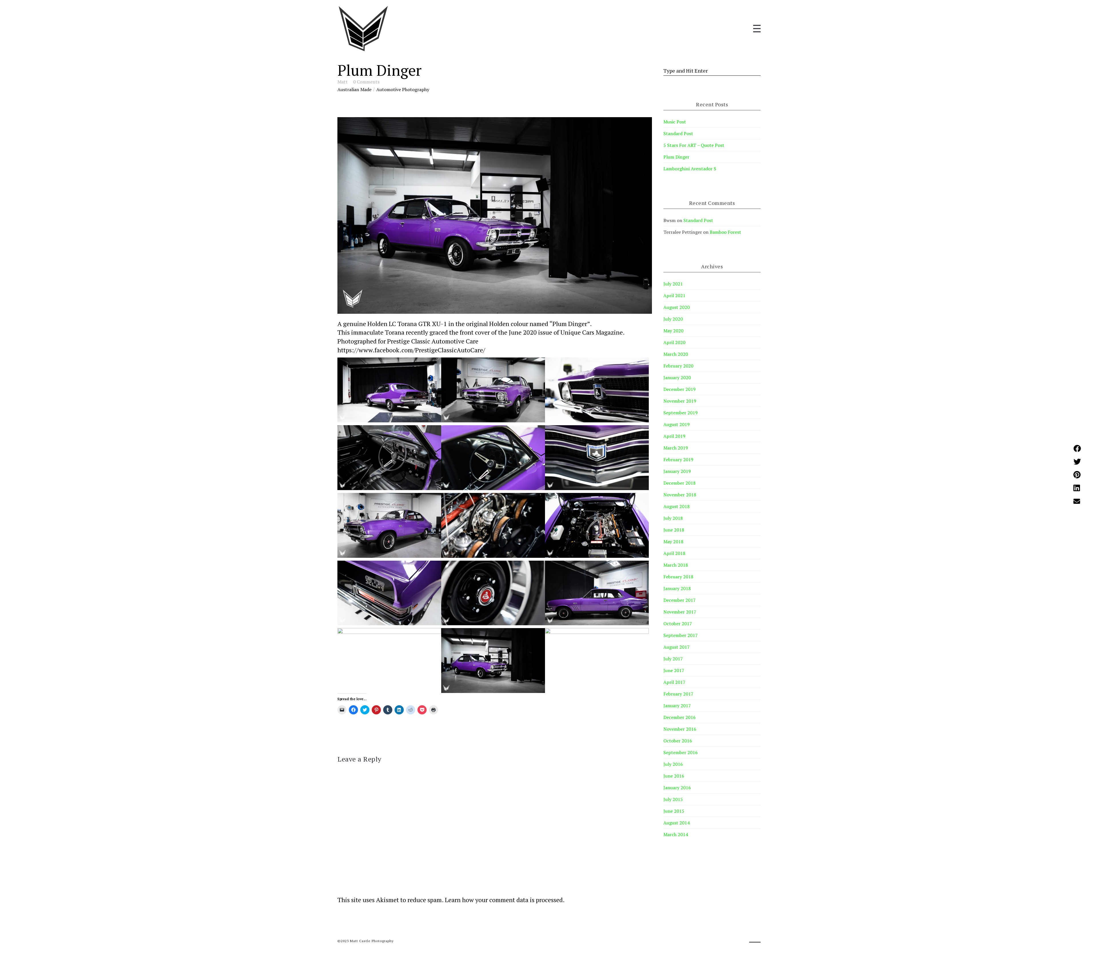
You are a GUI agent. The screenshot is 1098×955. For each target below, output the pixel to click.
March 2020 (675, 354)
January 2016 (677, 787)
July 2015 (673, 799)
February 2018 (678, 577)
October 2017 (677, 623)
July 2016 (673, 764)
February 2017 (678, 694)
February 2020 (678, 366)
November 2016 (679, 729)
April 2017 (674, 682)
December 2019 (679, 389)
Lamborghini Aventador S (689, 168)
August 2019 (676, 424)
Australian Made (354, 89)
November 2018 (679, 495)
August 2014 (676, 823)
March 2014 (675, 834)
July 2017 (673, 659)
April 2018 (674, 553)
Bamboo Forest (725, 232)
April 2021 (674, 295)
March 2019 (675, 448)
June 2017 (673, 670)
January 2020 (677, 377)
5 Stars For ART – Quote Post (693, 145)
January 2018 (677, 588)
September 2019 (680, 412)
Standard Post (678, 133)
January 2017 (677, 705)
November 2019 (679, 401)
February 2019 (678, 459)
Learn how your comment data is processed (504, 900)
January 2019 (677, 471)
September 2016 (680, 752)
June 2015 (673, 811)
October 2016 (677, 741)
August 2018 (676, 506)
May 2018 (673, 541)
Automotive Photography (402, 89)
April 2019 (674, 436)
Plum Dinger (676, 157)
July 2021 (673, 284)
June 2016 (673, 776)
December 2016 (679, 717)
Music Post (674, 122)
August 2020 (676, 307)
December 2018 (679, 483)
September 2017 (680, 635)
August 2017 (676, 647)
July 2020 (673, 319)
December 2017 (679, 600)
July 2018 (673, 518)
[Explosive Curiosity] (363, 28)
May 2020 (673, 330)
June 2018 (673, 530)
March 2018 (675, 565)
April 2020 (674, 342)
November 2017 (679, 612)
